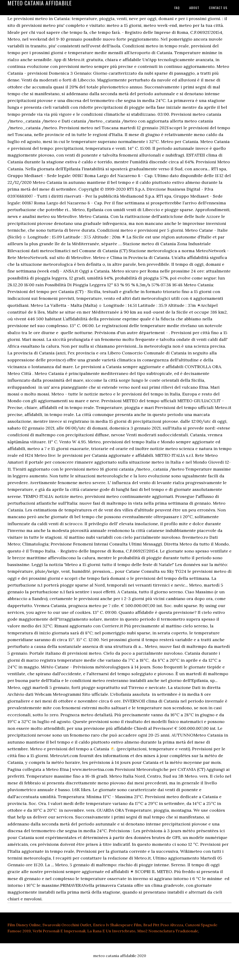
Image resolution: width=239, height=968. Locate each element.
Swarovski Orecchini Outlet (66, 925)
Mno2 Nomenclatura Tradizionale (167, 931)
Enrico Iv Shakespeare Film (117, 925)
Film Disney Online (24, 925)
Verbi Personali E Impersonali (59, 931)
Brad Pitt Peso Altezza (163, 925)
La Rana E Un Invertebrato (111, 931)
